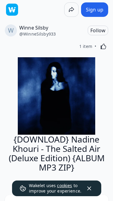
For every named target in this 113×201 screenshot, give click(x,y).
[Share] (71, 9)
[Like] (103, 46)
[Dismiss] (89, 188)
